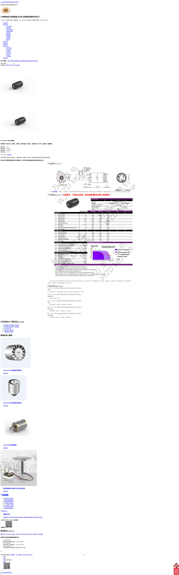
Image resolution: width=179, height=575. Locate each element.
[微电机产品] (4, 511)
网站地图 (40, 534)
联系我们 (5, 58)
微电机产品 (6, 514)
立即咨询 (9, 154)
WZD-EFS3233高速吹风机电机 (12, 370)
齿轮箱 (8, 39)
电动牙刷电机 (11, 60)
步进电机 (21, 517)
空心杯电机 (9, 26)
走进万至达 (6, 46)
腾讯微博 (11, 2)
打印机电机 (21, 60)
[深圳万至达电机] (6, 13)
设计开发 (5, 41)
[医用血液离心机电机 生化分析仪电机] (19, 485)
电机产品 (5, 24)
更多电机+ (40, 517)
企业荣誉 (8, 51)
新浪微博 (6, 2)
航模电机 (16, 60)
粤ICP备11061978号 (28, 554)
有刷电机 (8, 34)
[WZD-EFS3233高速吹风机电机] (16, 367)
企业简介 (11, 498)
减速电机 (8, 33)
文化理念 (8, 49)
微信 (4, 561)
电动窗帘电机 (27, 60)
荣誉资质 (11, 501)
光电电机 (8, 38)
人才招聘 (8, 56)
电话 (4, 558)
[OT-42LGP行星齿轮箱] (18, 442)
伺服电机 (8, 36)
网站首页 (5, 23)
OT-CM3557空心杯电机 (14, 65)
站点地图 (16, 2)
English (2, 2)
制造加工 (5, 43)
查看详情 (5, 373)
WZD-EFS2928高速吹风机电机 (12, 403)
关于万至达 (9, 48)
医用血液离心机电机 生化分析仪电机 (14, 488)
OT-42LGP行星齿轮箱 (9, 445)
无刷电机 (8, 28)
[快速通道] (4, 495)
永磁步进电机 (9, 31)
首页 (7, 65)
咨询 (4, 556)
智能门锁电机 (34, 60)
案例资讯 (5, 44)
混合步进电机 (9, 29)
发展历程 (11, 500)
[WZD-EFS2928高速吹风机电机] (13, 400)
